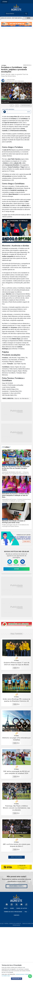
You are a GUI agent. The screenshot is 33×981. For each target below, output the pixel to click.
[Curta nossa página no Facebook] (6, 904)
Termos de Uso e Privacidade (13, 911)
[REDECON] (16, 624)
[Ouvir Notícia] (4, 112)
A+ (17, 105)
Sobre (12, 908)
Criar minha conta (16, 886)
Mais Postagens (16, 857)
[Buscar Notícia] (26, 13)
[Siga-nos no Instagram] (11, 904)
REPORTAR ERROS (26, 105)
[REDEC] (16, 24)
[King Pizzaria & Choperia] (16, 411)
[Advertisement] (16, 46)
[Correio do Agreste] (16, 7)
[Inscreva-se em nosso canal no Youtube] (21, 904)
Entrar (5, 1)
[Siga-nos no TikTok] (26, 904)
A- (11, 105)
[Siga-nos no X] (16, 904)
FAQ (26, 911)
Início (6, 908)
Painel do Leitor (22, 908)
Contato (16, 915)
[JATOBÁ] (16, 867)
